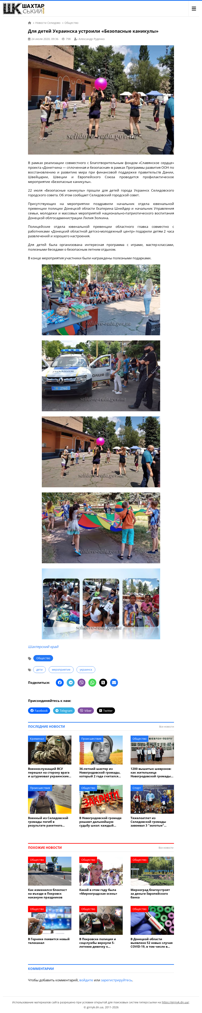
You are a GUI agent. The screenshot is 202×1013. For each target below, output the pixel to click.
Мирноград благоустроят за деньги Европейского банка (150, 893)
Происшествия (91, 739)
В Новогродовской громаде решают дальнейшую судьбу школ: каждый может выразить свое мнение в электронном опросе (100, 821)
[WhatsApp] (92, 683)
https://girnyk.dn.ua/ (175, 1002)
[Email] (114, 683)
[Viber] (81, 683)
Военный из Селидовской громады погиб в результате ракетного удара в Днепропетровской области (49, 821)
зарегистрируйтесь (116, 980)
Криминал (37, 739)
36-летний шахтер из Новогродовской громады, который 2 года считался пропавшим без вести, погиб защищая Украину (99, 772)
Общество (43, 658)
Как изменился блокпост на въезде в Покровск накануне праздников (47, 893)
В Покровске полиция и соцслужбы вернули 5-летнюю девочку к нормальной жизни (97, 942)
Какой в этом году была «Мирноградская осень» (98, 891)
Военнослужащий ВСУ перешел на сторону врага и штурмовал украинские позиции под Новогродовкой (48, 772)
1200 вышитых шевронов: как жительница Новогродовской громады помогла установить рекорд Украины (151, 772)
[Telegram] (71, 683)
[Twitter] (103, 683)
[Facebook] (60, 683)
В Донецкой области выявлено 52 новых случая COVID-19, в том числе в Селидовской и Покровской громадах (152, 942)
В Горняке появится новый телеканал (49, 941)
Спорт (137, 788)
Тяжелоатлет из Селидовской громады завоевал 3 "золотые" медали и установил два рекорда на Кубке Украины (152, 821)
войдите (86, 980)
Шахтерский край (43, 646)
